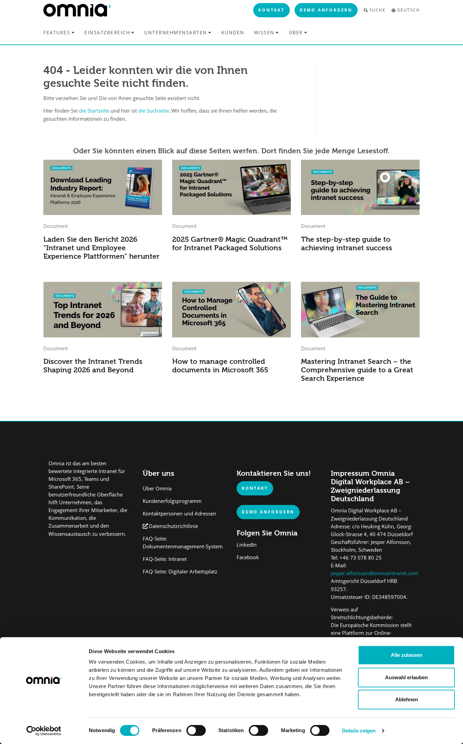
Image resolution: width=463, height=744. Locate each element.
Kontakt (271, 10)
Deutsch (408, 10)
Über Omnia (157, 488)
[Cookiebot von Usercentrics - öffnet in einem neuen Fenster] (44, 731)
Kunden (232, 32)
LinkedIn (247, 544)
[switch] (196, 730)
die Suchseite (153, 110)
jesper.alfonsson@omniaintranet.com (374, 573)
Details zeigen (359, 730)
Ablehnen (406, 699)
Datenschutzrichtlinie (173, 526)
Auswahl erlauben (406, 677)
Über (296, 32)
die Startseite (94, 110)
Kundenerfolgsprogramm (172, 501)
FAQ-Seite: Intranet (165, 559)
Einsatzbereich (107, 32)
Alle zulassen (406, 655)
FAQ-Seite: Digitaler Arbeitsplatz (180, 571)
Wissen (264, 32)
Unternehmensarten (175, 32)
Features (56, 32)
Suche (377, 10)
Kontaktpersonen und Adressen (179, 513)
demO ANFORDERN (268, 511)
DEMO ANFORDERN (326, 10)
